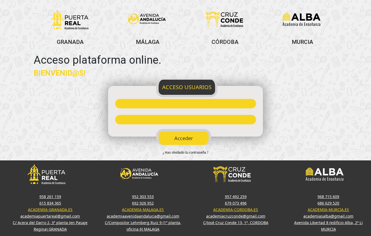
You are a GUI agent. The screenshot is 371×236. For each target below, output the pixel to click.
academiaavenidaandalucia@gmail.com (143, 216)
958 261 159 (50, 196)
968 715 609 (328, 196)
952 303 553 (143, 196)
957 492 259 (236, 196)
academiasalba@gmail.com (328, 216)
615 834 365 (50, 203)
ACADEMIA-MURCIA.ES (328, 209)
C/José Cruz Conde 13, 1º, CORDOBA (235, 222)
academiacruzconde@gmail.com (235, 216)
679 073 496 (236, 203)
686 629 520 (328, 203)
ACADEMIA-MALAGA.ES (143, 209)
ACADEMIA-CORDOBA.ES (235, 209)
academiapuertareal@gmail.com (50, 216)
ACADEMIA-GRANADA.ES (50, 209)
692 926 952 (143, 203)
